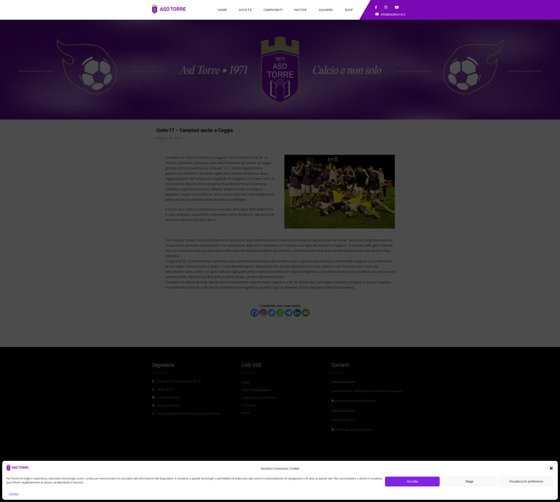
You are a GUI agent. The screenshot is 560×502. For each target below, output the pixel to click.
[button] (551, 468)
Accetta (412, 481)
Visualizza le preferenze (526, 481)
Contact (13, 494)
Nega (469, 481)
